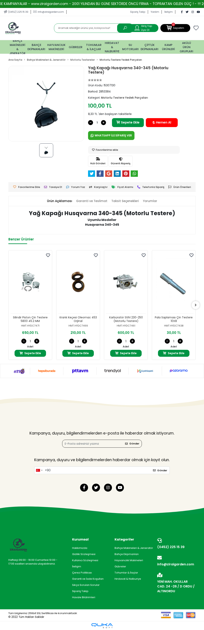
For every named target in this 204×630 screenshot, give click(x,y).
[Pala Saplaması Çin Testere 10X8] (173, 283)
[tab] (59, 201)
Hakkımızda (79, 548)
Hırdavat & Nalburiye (128, 579)
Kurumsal (80, 539)
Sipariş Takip (137, 12)
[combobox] (39, 470)
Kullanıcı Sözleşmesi (85, 560)
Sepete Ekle (130, 122)
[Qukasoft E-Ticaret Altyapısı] (102, 625)
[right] (195, 305)
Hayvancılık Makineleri (129, 560)
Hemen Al (163, 122)
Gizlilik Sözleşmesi (83, 554)
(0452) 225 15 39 (170, 547)
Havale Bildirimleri (83, 597)
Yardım (155, 12)
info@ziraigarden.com (175, 564)
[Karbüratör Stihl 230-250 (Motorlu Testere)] (126, 283)
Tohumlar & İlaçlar (126, 573)
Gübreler (120, 566)
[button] (175, 28)
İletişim (168, 12)
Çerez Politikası (82, 573)
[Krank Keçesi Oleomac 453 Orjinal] (78, 283)
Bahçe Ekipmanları (127, 554)
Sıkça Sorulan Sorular (86, 585)
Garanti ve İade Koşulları (88, 579)
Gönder (134, 443)
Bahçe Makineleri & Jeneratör (134, 548)
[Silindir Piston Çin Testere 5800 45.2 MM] (30, 283)
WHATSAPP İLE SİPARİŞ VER (113, 135)
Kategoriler (124, 539)
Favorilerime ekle (106, 150)
